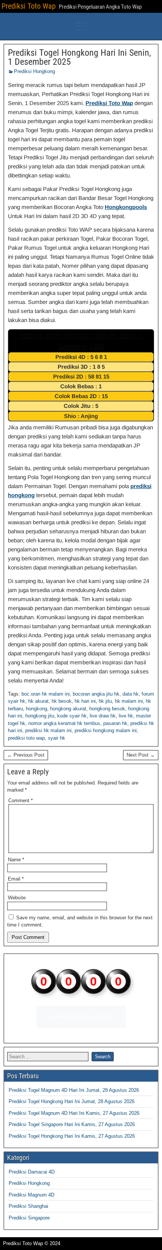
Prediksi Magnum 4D (31, 1195)
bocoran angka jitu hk (96, 694)
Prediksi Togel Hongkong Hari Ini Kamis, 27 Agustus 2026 (72, 1136)
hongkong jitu (39, 716)
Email (16, 879)
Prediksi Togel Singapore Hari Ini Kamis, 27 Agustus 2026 (72, 1124)
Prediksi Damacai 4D (32, 1172)
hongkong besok (107, 708)
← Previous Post (25, 755)
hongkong (36, 708)
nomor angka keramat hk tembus (64, 723)
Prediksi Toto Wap (29, 6)
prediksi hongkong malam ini (106, 730)
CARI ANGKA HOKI (81, 1017)
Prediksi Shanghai (28, 1206)
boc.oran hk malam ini (45, 694)
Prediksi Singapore (29, 1218)
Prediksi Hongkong (34, 71)
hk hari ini (85, 701)
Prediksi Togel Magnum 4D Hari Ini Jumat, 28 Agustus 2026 (74, 1090)
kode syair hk (72, 716)
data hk (130, 694)
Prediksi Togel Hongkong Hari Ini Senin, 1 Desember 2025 (79, 57)
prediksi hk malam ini (48, 730)
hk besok (62, 701)
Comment (20, 800)
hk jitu (105, 701)
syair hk (56, 738)
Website (17, 897)
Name (16, 859)
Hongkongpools (126, 207)
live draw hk (103, 716)
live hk (126, 716)
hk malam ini (129, 701)
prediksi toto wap (26, 738)
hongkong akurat (68, 708)
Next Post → (141, 755)
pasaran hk (115, 723)
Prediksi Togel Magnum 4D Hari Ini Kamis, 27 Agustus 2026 (74, 1113)
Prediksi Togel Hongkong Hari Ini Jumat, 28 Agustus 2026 (71, 1101)
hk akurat (38, 701)
